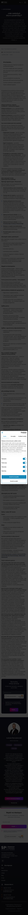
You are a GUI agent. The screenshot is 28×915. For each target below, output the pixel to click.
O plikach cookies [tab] (22, 436)
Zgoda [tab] (4, 436)
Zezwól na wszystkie (14, 476)
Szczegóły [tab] (13, 436)
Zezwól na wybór (14, 481)
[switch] (25, 463)
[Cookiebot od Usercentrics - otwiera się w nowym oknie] (21, 433)
